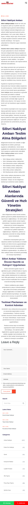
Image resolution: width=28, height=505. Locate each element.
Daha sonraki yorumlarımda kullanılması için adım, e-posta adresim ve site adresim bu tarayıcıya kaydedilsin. (14, 385)
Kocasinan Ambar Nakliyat (9, 428)
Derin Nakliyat (5, 92)
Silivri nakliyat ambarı (7, 23)
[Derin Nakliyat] (7, 3)
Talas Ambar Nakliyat (8, 422)
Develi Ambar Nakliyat (8, 415)
